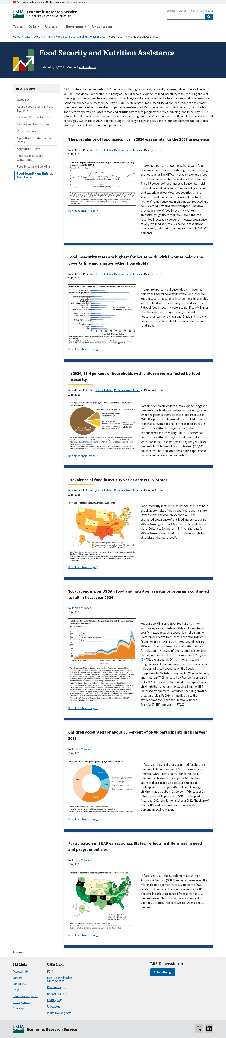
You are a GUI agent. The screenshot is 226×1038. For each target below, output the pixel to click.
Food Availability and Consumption (30, 158)
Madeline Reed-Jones (127, 150)
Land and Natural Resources (35, 117)
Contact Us (207, 11)
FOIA (50, 971)
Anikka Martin (87, 67)
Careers (193, 11)
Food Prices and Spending (33, 166)
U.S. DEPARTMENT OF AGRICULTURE (49, 16)
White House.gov (58, 1013)
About (182, 11)
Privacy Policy (21, 1002)
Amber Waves (102, 26)
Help (16, 990)
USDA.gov (53, 1000)
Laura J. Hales (104, 150)
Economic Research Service (52, 11)
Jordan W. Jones (81, 608)
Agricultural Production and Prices (35, 140)
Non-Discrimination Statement (59, 979)
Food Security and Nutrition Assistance (36, 175)
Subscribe (160, 972)
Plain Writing (55, 987)
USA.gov (52, 1006)
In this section (26, 89)
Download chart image (82, 210)
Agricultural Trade (28, 149)
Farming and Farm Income (33, 124)
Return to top (21, 952)
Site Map (18, 1008)
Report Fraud (55, 994)
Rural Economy (26, 131)
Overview (23, 100)
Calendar (171, 11)
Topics (18, 26)
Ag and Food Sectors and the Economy (35, 108)
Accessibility (21, 971)
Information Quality (25, 996)
